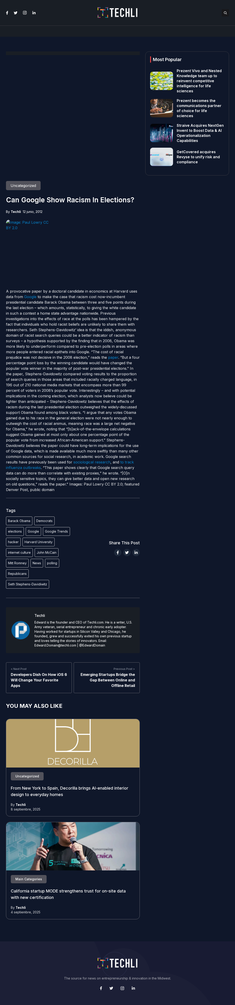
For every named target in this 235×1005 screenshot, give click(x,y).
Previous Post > (124, 669)
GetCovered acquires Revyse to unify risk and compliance (198, 157)
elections (15, 531)
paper (113, 357)
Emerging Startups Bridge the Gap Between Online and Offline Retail (108, 680)
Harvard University (39, 542)
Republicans (17, 574)
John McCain (46, 552)
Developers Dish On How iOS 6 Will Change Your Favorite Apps (39, 680)
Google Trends (56, 531)
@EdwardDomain (92, 645)
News (37, 563)
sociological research (91, 462)
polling (52, 563)
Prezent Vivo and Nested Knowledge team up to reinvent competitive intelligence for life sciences (199, 80)
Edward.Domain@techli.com (55, 645)
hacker (13, 542)
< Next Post (19, 669)
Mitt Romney (17, 563)
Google (30, 296)
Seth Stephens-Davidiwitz (27, 584)
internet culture (19, 552)
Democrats (44, 521)
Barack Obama (19, 521)
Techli (16, 212)
